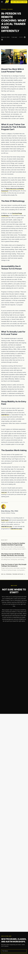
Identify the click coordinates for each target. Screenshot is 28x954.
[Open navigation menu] (2, 2)
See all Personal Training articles (12, 574)
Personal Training (7, 9)
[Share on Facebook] (25, 37)
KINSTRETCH (5, 414)
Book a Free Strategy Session (19, 1)
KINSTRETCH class (6, 526)
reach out (4, 492)
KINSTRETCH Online (16, 528)
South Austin (5, 520)
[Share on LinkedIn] (2, 39)
